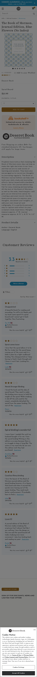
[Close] (34, 630)
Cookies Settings (18, 667)
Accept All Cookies (18, 673)
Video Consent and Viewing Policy (16, 657)
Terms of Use (16, 655)
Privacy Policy (28, 655)
